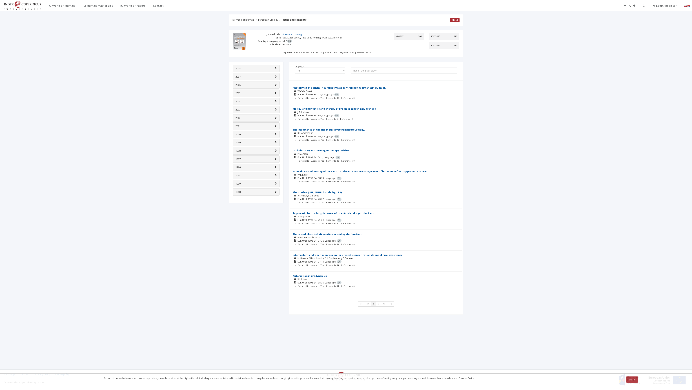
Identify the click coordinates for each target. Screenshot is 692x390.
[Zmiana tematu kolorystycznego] (644, 5)
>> (384, 304)
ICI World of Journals (243, 19)
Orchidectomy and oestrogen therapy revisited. (322, 150)
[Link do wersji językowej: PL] (685, 5)
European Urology (268, 19)
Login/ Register (666, 5)
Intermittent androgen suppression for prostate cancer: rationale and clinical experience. (348, 255)
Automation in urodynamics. (310, 276)
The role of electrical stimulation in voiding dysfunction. (327, 234)
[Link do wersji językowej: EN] (688, 5)
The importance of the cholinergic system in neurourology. (329, 129)
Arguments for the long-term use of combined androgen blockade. (334, 213)
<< (367, 304)
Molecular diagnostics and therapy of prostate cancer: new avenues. (334, 108)
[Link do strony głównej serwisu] (22, 5)
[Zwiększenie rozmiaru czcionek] (636, 5)
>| (391, 304)
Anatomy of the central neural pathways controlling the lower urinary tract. (339, 87)
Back (455, 20)
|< (361, 304)
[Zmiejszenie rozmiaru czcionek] (623, 5)
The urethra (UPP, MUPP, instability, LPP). (317, 192)
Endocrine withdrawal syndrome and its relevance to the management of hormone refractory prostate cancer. (360, 171)
